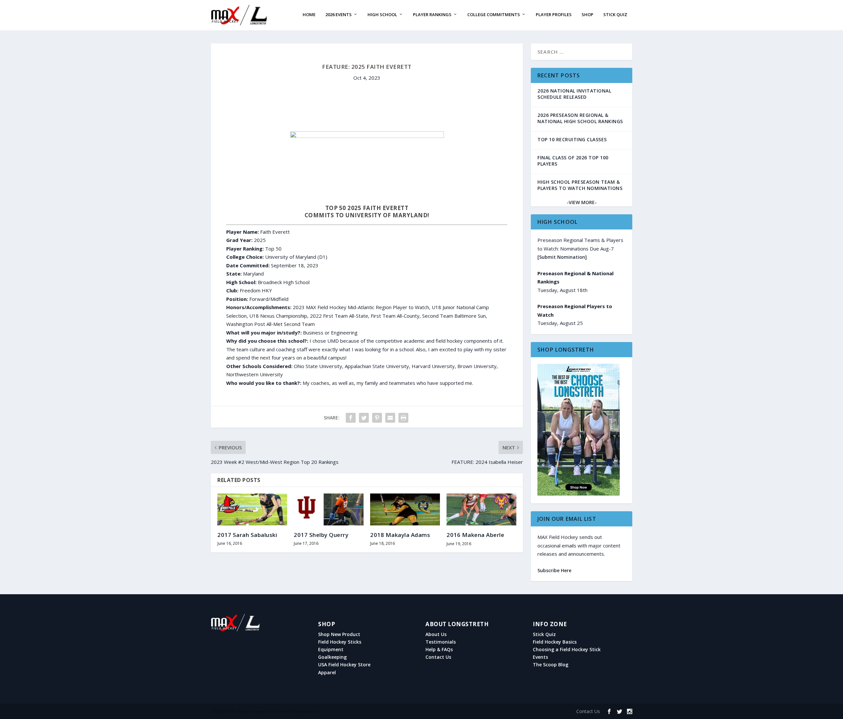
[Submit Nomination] (562, 257)
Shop (587, 14)
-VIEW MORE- (582, 202)
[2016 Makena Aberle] (481, 509)
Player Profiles (554, 14)
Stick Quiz (615, 14)
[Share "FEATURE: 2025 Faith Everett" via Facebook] (350, 417)
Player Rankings (432, 14)
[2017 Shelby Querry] (329, 509)
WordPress (309, 711)
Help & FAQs (439, 649)
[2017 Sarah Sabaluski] (252, 509)
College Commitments (493, 14)
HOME (309, 14)
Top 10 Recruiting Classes (572, 139)
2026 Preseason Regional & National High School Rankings (580, 118)
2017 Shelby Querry (321, 535)
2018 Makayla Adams (400, 535)
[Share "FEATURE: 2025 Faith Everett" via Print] (403, 417)
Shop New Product (339, 634)
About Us (436, 634)
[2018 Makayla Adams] (405, 509)
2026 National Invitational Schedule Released (574, 94)
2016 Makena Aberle (475, 535)
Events (540, 657)
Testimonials (440, 642)
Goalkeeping (332, 657)
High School (382, 14)
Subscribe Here (554, 570)
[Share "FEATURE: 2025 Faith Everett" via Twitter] (363, 417)
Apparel (327, 673)
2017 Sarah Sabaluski (247, 535)
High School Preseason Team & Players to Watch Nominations (579, 185)
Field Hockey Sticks (339, 642)
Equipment (330, 649)
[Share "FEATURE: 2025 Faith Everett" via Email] (390, 417)
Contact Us (438, 657)
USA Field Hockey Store (344, 665)
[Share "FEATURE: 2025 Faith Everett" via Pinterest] (377, 417)
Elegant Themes (253, 711)
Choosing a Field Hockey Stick (567, 649)
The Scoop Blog (550, 665)
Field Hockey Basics (555, 642)
